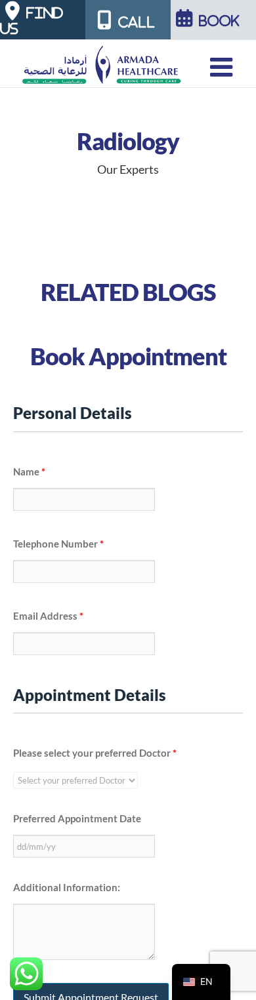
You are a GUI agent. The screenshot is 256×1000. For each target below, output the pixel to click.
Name (29, 471)
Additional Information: (66, 887)
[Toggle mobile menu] (223, 67)
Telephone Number (58, 544)
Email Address (48, 616)
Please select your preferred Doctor (95, 753)
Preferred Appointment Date (77, 818)
